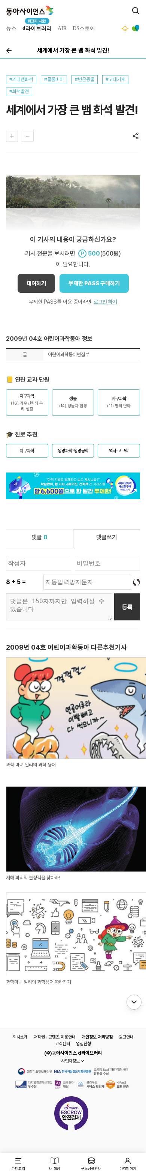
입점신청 (83, 1043)
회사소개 (20, 1037)
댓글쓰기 (106, 537)
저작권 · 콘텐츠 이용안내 (55, 1037)
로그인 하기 (105, 302)
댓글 (39, 537)
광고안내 (126, 1037)
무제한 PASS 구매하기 (94, 283)
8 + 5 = (16, 581)
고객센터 (62, 1043)
